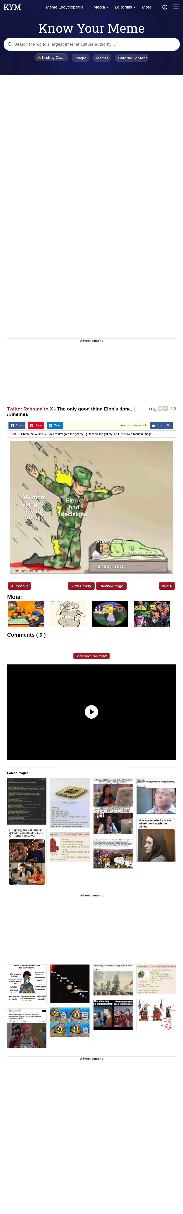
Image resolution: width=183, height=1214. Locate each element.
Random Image (111, 586)
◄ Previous (19, 586)
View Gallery (81, 586)
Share (18, 425)
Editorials (123, 7)
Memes (102, 58)
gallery (79, 434)
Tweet (56, 425)
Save (37, 425)
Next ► (167, 586)
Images (81, 58)
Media (99, 7)
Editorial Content (132, 58)
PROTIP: (14, 434)
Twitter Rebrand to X (30, 408)
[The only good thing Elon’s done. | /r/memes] (91, 507)
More (147, 7)
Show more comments (91, 656)
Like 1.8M (163, 425)
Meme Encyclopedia (65, 7)
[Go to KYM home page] (12, 8)
